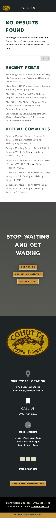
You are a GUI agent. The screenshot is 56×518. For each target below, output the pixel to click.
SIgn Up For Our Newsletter (28, 483)
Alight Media (40, 506)
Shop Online (28, 267)
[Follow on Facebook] (22, 459)
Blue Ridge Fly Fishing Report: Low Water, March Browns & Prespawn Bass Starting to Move (26, 117)
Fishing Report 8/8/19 (18, 143)
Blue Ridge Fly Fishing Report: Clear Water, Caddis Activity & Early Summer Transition (27, 106)
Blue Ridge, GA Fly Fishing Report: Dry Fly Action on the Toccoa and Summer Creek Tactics (28, 78)
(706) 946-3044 (28, 8)
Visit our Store (28, 281)
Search (45, 58)
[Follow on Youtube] (33, 459)
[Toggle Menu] (52, 8)
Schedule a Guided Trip (28, 274)
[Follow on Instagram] (28, 459)
